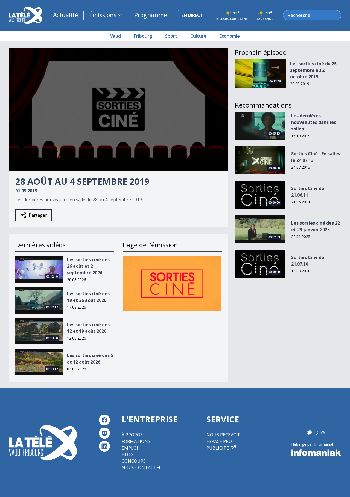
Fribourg (143, 36)
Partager (38, 215)
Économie (230, 36)
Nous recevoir (223, 435)
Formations (136, 441)
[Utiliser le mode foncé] (323, 432)
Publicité (217, 448)
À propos (132, 435)
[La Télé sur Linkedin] (104, 446)
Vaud (115, 36)
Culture (198, 36)
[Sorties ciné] (172, 283)
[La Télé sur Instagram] (104, 433)
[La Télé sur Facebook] (104, 420)
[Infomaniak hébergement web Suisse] (316, 452)
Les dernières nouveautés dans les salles (313, 122)
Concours (134, 461)
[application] (118, 109)
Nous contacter (142, 468)
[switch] (312, 432)
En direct (192, 15)
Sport (171, 36)
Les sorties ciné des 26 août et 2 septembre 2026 (88, 266)
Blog (127, 454)
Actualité (65, 15)
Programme (150, 15)
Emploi (130, 448)
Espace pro (219, 441)
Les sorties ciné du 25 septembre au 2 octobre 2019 (313, 70)
